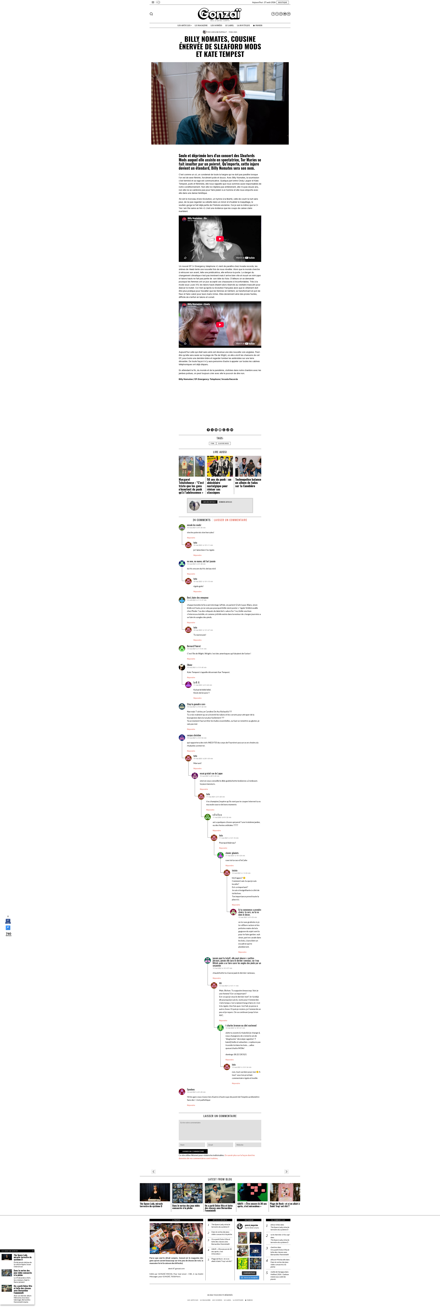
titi (220, 983)
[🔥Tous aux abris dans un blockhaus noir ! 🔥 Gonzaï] (243, 1263)
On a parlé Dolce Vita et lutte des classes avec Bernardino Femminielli (219, 1208)
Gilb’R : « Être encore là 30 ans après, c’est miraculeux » (252, 1204)
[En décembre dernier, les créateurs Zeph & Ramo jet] (255, 1263)
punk (212, 443)
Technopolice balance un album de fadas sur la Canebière (248, 483)
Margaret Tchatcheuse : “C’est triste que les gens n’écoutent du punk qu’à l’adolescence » (191, 486)
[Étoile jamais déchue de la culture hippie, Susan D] (255, 1238)
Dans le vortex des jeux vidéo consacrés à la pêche (186, 1206)
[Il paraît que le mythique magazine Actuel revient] (243, 1238)
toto (195, 542)
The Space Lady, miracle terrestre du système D (151, 1204)
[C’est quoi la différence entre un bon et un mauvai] (255, 1250)
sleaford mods (223, 443)
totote (234, 870)
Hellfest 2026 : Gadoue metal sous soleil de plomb (280, 1276)
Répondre (191, 538)
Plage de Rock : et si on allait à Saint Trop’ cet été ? (285, 1204)
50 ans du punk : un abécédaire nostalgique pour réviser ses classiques (219, 486)
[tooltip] (273, 14)
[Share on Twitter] (8, 929)
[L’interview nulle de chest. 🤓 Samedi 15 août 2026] (243, 1250)
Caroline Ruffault (219, 32)
